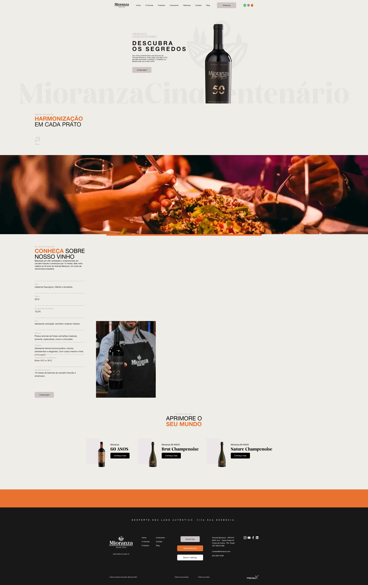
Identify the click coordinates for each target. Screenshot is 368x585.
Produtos (161, 5)
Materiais (187, 5)
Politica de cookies (203, 577)
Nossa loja (226, 5)
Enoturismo (174, 5)
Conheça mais (120, 455)
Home (138, 5)
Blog (208, 5)
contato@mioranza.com (221, 551)
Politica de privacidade (182, 577)
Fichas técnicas (190, 548)
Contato (198, 5)
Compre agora (142, 70)
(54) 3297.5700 (218, 556)
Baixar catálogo (190, 557)
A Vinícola (149, 5)
